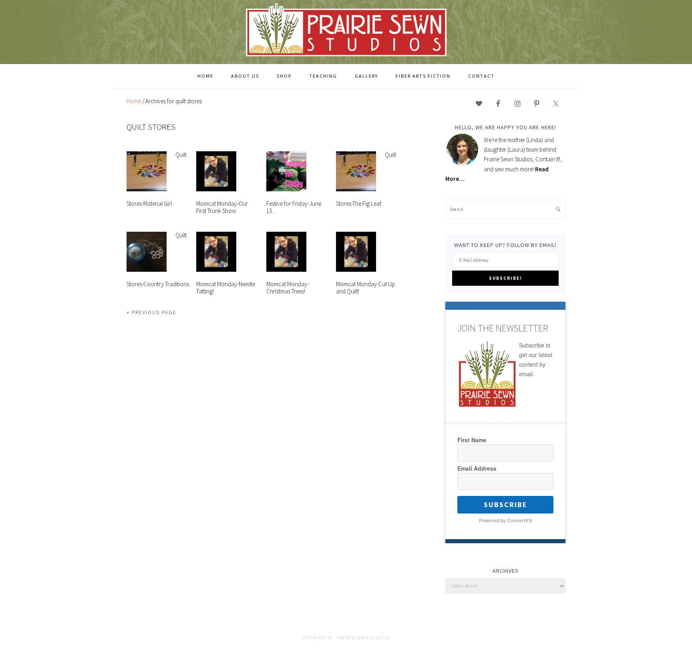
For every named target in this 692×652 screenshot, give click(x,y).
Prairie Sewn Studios (346, 31)
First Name (472, 440)
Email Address (477, 468)
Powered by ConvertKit (505, 520)
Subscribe (505, 504)
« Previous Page (152, 312)
